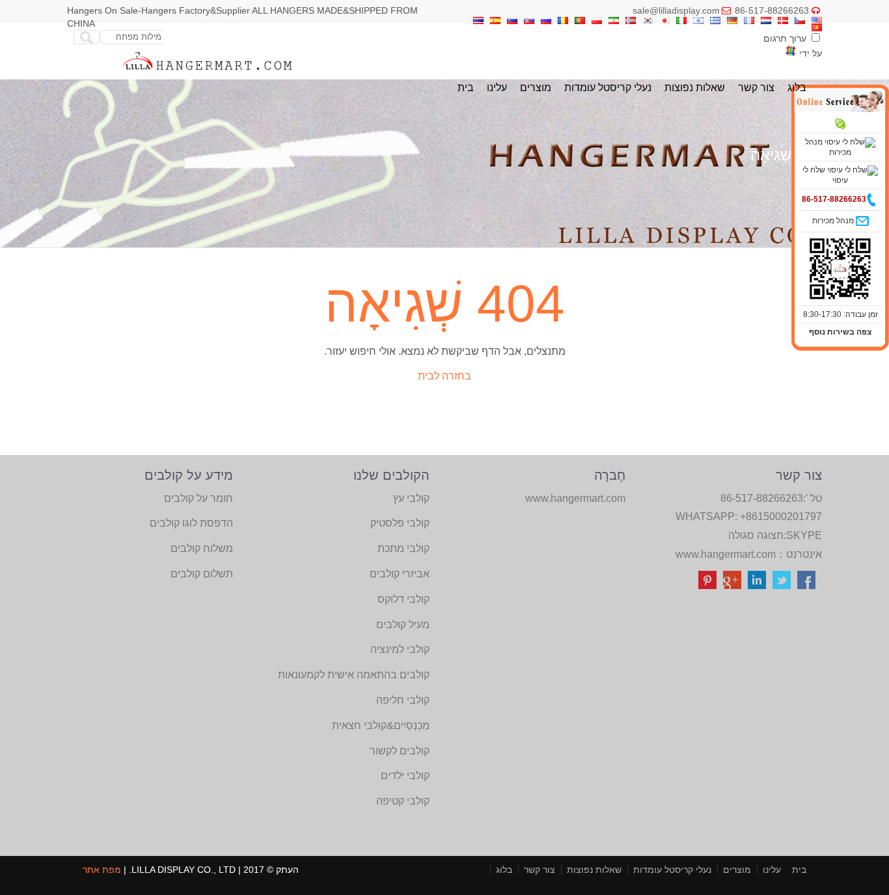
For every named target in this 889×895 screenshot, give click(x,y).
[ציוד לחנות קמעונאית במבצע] (207, 73)
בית (466, 87)
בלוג (796, 87)
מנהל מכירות (828, 147)
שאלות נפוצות (694, 87)
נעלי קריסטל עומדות (607, 87)
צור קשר (756, 87)
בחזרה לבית (444, 375)
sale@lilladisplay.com (676, 10)
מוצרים (535, 87)
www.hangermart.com (726, 554)
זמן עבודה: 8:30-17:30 (840, 314)
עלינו (497, 87)
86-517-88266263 (772, 10)
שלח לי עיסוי (825, 175)
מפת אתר (102, 869)
